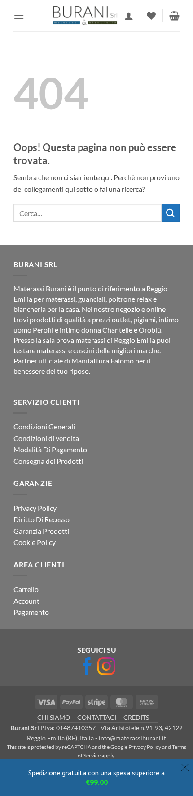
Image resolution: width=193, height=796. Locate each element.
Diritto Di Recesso (41, 519)
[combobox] (87, 213)
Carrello (26, 589)
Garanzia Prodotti (41, 531)
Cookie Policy (34, 542)
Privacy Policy (35, 508)
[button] (18, 15)
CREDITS (136, 717)
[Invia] (171, 212)
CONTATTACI (96, 717)
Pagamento (31, 612)
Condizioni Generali (44, 426)
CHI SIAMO (53, 717)
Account (26, 601)
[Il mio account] (128, 16)
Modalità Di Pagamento (50, 449)
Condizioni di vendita (46, 438)
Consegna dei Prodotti (48, 461)
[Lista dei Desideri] (151, 16)
